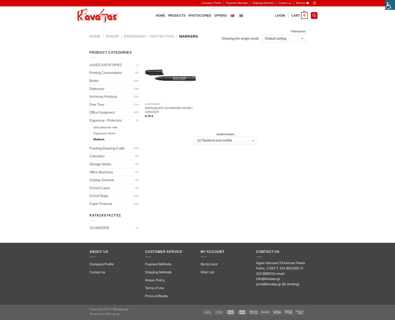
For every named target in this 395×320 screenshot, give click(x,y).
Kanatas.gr (120, 309)
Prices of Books (156, 296)
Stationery (96, 89)
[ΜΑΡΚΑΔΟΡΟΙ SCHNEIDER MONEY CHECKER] (170, 75)
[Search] (314, 15)
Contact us (284, 3)
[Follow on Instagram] (315, 3)
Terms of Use (154, 288)
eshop (112, 36)
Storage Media (100, 164)
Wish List (207, 272)
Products (177, 15)
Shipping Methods (263, 3)
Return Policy (155, 280)
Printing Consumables (105, 73)
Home (160, 15)
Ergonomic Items (104, 133)
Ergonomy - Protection (149, 36)
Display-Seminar (101, 180)
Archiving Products (103, 96)
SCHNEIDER (99, 228)
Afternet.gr (112, 313)
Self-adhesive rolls (105, 127)
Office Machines (101, 172)
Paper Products (100, 204)
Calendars (97, 156)
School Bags (98, 196)
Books (94, 81)
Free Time (96, 104)
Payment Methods (237, 3)
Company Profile (211, 3)
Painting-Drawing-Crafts (107, 148)
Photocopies (199, 15)
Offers (220, 15)
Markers (99, 139)
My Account (209, 264)
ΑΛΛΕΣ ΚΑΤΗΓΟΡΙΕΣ (105, 65)
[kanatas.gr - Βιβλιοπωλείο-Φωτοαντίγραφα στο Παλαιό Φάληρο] (97, 15)
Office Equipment (102, 112)
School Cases (99, 188)
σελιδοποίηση (225, 134)
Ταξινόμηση (298, 31)
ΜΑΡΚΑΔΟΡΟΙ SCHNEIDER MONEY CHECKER (169, 110)
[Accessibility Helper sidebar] (390, 5)
